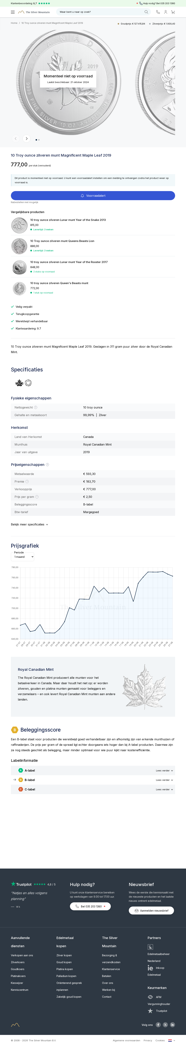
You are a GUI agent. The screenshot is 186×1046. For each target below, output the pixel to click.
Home (14, 23)
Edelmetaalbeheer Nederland (159, 957)
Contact (106, 996)
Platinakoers (18, 976)
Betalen (106, 976)
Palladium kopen (66, 976)
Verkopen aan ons (22, 955)
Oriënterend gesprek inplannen (69, 986)
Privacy (148, 1040)
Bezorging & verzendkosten (111, 959)
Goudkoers (17, 969)
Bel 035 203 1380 (91, 906)
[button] (16, 139)
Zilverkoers (18, 962)
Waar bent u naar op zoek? (75, 11)
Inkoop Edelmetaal (156, 971)
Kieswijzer (17, 982)
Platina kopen (64, 969)
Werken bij (108, 989)
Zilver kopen (64, 955)
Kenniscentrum (19, 989)
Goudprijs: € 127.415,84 (133, 23)
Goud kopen (64, 962)
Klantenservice (111, 969)
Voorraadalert (95, 195)
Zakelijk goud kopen (68, 996)
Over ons (107, 982)
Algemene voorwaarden (126, 1040)
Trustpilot (161, 1010)
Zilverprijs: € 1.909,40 (163, 23)
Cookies (160, 1040)
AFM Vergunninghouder (159, 1000)
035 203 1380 (167, 3)
